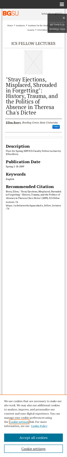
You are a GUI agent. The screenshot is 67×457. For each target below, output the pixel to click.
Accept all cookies (33, 437)
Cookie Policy (39, 426)
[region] (33, 426)
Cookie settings (19, 422)
